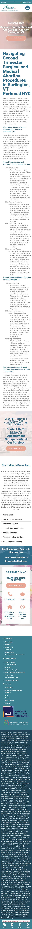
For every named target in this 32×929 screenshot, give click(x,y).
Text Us (22, 600)
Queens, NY (16, 762)
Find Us (28, 927)
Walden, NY (25, 775)
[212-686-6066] (10, 594)
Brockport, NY (14, 891)
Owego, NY (13, 805)
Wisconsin (4, 918)
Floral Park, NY (22, 869)
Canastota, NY (5, 890)
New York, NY (24, 815)
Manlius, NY (14, 832)
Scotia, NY (19, 789)
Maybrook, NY (16, 828)
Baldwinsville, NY (8, 897)
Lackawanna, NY (18, 843)
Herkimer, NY (25, 856)
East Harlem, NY (11, 878)
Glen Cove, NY (7, 865)
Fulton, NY (14, 867)
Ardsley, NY (4, 899)
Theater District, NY (6, 783)
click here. (10, 734)
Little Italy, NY (16, 837)
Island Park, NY (12, 850)
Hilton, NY (6, 856)
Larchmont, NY (19, 841)
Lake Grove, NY (8, 843)
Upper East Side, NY (7, 779)
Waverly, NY (14, 772)
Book (19, 927)
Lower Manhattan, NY (16, 835)
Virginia (8, 916)
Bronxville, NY (5, 891)
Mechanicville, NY (6, 828)
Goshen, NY (10, 863)
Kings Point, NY (5, 847)
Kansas (7, 908)
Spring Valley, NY (23, 785)
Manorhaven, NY (6, 832)
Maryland (17, 908)
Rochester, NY (18, 796)
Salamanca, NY (24, 792)
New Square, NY (6, 817)
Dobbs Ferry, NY (13, 880)
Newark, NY (16, 815)
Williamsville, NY (5, 768)
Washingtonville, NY (24, 774)
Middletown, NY (8, 826)
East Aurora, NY (21, 878)
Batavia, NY (18, 895)
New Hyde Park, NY (9, 818)
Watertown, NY (5, 774)
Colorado (9, 906)
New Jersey (14, 912)
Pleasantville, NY (6, 802)
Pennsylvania (16, 914)
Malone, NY (23, 833)
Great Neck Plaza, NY (18, 861)
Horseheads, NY (19, 854)
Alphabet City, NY (6, 901)
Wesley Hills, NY (18, 770)
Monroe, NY (6, 824)
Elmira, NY (11, 875)
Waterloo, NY (14, 774)
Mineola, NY (14, 824)
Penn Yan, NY (25, 802)
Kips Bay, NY (16, 845)
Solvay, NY (14, 787)
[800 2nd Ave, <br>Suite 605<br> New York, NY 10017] (9, 607)
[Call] (4, 924)
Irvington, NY (21, 850)
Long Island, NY (25, 761)
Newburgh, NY (7, 815)
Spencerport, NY (6, 787)
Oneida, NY (15, 807)
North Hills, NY (17, 813)
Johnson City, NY (15, 848)
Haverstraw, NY (26, 858)
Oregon (10, 914)
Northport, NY (13, 811)
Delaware (23, 906)
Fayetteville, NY (17, 871)
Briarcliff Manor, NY (24, 891)
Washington (14, 916)
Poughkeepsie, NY (8, 798)
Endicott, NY (14, 873)
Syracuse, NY (26, 783)
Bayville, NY (22, 893)
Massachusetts (24, 908)
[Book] (20, 924)
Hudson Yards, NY (6, 852)
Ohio (5, 914)
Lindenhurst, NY (5, 839)
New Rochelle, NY (16, 817)
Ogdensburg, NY (14, 809)
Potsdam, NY (18, 798)
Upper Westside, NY (24, 777)
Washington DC (23, 916)
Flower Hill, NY (13, 869)
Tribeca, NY (12, 781)
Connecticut (16, 906)
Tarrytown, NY (17, 783)
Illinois (2, 908)
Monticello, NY (7, 822)
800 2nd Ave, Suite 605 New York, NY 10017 (9, 615)
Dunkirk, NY (4, 880)
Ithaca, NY (4, 850)
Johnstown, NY (5, 848)
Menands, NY (17, 826)
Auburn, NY (25, 897)
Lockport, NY (7, 837)
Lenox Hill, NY (22, 839)
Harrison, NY (19, 860)
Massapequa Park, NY (18, 830)
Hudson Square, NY (18, 852)
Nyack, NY (23, 809)
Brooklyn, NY (16, 761)
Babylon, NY (17, 897)
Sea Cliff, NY (11, 789)
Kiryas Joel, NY (7, 845)
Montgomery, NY (17, 822)
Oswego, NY (21, 805)
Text (12, 927)
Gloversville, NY (19, 863)
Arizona (22, 904)
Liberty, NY (14, 839)
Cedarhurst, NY (15, 888)
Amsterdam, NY (13, 899)
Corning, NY (4, 884)
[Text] (12, 924)
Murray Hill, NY (5, 820)
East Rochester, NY (21, 876)
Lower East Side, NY (7, 762)
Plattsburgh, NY (16, 802)
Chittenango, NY (8, 886)
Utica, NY (15, 777)
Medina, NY (25, 826)
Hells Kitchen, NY (16, 858)
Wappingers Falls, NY (15, 775)
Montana (21, 910)
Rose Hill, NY (19, 794)
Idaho (28, 906)
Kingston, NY (25, 845)
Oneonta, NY (7, 807)
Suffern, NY (4, 785)
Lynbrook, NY (5, 835)
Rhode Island (25, 914)
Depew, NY (22, 880)
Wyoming (10, 918)
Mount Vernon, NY (15, 820)
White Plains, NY (15, 768)
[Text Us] (22, 594)
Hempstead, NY (5, 858)
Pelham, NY (15, 804)
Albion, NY (22, 901)
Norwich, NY (4, 811)
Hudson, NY (10, 854)
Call (4, 927)
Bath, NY (12, 895)
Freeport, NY (21, 867)
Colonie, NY (12, 884)
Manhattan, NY (23, 832)
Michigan (3, 910)
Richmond (14, 903)
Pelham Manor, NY (6, 804)
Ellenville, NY (19, 875)
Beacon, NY (14, 893)
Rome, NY (26, 794)
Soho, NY (21, 787)
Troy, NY (5, 781)
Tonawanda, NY (21, 781)
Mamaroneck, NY (6, 833)
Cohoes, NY (19, 884)
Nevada (27, 910)
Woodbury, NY (15, 766)
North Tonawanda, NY (24, 811)
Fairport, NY (6, 873)
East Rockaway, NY (9, 876)
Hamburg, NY (7, 861)
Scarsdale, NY (7, 790)
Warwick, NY (4, 775)
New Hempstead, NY (22, 818)
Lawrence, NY (10, 841)
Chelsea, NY (6, 888)
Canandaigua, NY (15, 890)
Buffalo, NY (24, 890)
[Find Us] (27, 924)
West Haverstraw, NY (7, 770)
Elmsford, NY (23, 873)
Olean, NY (22, 807)
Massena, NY (7, 830)
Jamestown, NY (25, 848)
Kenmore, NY (14, 847)
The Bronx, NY (7, 764)
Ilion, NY (28, 850)
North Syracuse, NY (6, 813)
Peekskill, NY (23, 804)
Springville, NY (12, 785)
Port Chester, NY (20, 800)
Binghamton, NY (5, 893)
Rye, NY (12, 794)
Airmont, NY (6, 903)
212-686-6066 (10, 600)
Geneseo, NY (24, 865)
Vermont (3, 916)
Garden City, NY (5, 867)
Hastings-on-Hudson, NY (8, 860)
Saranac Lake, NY (14, 792)
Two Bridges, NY (18, 779)
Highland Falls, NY (15, 856)
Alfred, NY (15, 901)
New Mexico (22, 912)
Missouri (16, 910)
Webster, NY (7, 772)
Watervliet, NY (23, 772)
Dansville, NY (5, 882)
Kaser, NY (22, 847)
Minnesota (10, 910)
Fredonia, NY (4, 869)
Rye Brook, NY (5, 794)
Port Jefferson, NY (8, 800)
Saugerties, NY (16, 790)
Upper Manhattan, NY (19, 764)
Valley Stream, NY (6, 777)
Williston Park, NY (25, 766)
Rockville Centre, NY (7, 796)
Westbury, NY (25, 768)
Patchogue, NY (5, 805)
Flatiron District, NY (6, 871)
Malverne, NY (15, 833)
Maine (11, 908)
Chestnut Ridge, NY (19, 886)
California (3, 906)
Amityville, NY (22, 899)
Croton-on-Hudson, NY (16, 882)
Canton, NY (24, 888)
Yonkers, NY (6, 766)
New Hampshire (5, 912)
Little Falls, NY (25, 837)
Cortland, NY (27, 882)
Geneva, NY (16, 865)
